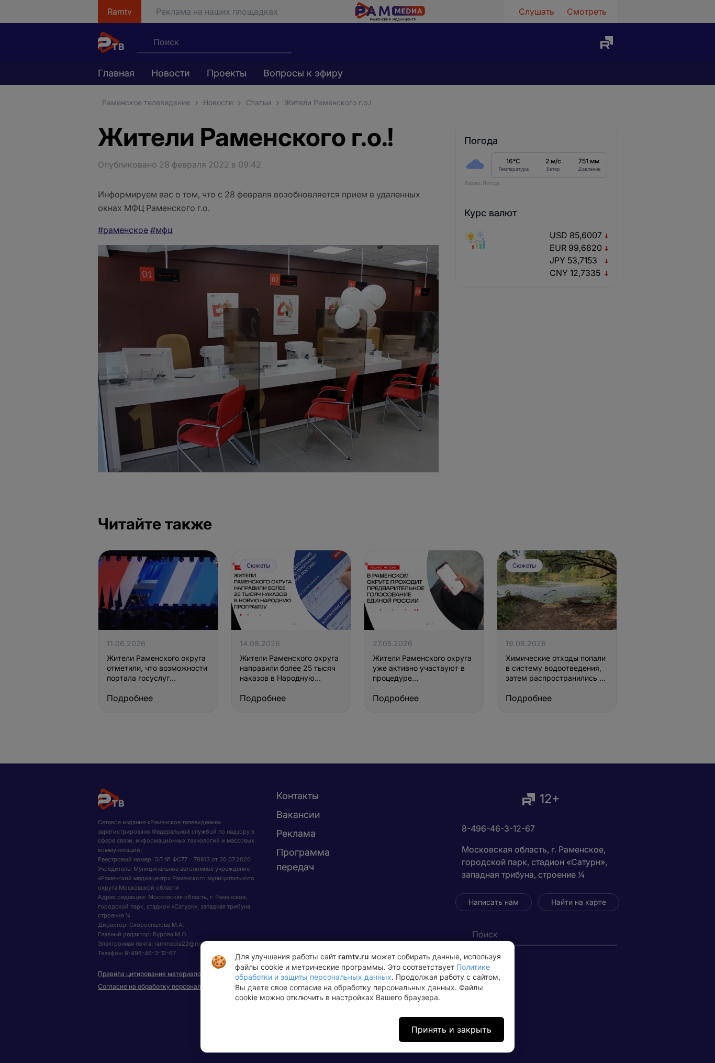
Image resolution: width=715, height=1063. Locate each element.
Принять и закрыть (451, 1029)
